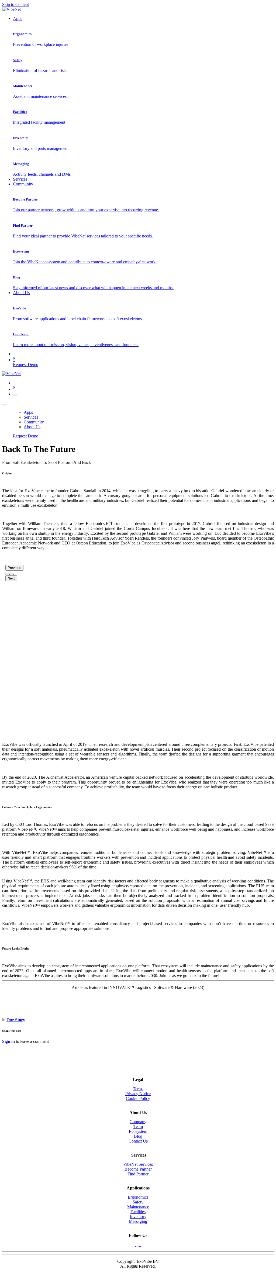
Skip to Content (15, 4)
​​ (138, 1216)
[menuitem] (17, 18)
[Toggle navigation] (15, 395)
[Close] (4, 404)
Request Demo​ (25, 364)
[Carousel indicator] (7, 574)
